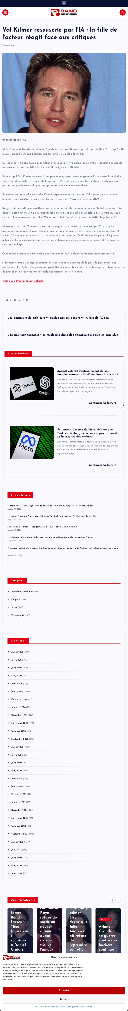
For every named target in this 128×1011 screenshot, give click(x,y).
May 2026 (16, 676)
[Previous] (112, 899)
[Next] (118, 899)
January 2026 (18, 707)
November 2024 (19, 818)
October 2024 (18, 826)
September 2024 (19, 834)
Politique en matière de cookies (50, 1007)
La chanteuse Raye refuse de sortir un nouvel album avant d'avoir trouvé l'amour (51, 537)
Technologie (8, 45)
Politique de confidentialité (79, 1007)
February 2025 (19, 794)
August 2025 (18, 747)
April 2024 (16, 873)
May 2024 (16, 866)
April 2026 (16, 684)
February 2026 (19, 699)
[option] (20, 933)
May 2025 (16, 771)
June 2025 (16, 763)
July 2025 (16, 755)
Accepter (64, 990)
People (14, 599)
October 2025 (18, 731)
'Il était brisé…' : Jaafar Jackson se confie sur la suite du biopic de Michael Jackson (51, 506)
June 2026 (16, 668)
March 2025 (17, 786)
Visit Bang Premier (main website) (23, 281)
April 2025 (16, 779)
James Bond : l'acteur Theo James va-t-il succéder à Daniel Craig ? (42, 527)
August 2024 (18, 842)
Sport (14, 607)
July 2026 (16, 660)
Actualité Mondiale (21, 592)
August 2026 (18, 652)
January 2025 (18, 802)
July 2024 (16, 850)
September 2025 (19, 739)
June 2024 (16, 858)
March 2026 (17, 691)
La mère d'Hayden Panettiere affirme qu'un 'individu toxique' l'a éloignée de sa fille (52, 516)
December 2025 (19, 715)
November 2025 (19, 723)
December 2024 (19, 810)
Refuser (64, 999)
